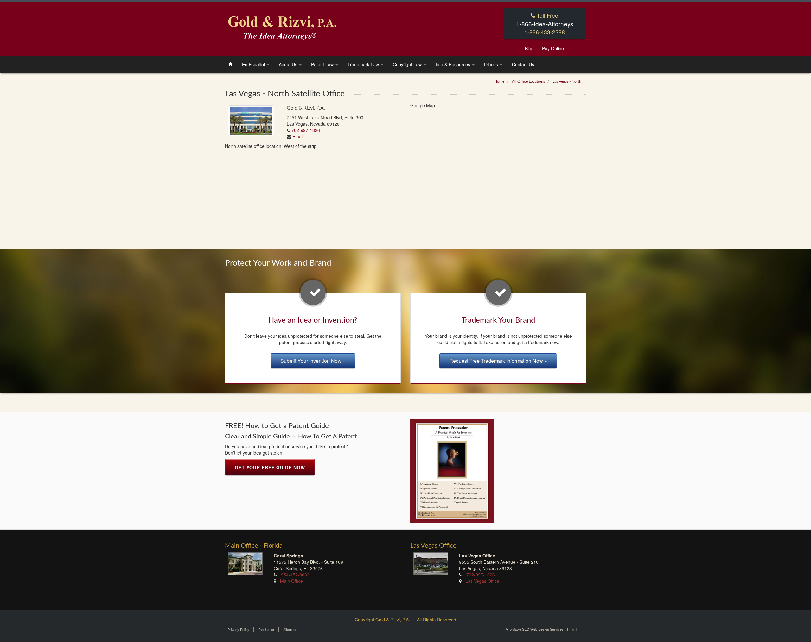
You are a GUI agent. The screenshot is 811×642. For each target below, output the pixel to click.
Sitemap (289, 629)
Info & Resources (453, 64)
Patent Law (323, 64)
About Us (288, 64)
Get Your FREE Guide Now (270, 467)
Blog (529, 48)
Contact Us (523, 64)
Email (297, 136)
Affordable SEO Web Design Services (535, 629)
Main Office (291, 581)
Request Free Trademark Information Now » (498, 360)
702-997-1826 (305, 130)
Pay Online (553, 48)
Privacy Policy (238, 629)
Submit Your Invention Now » (313, 360)
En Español (254, 64)
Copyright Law (408, 64)
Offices (491, 64)
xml (574, 629)
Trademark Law (364, 64)
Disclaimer (266, 629)
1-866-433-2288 (544, 32)
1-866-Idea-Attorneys (544, 23)
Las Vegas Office (481, 581)
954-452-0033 (295, 574)
